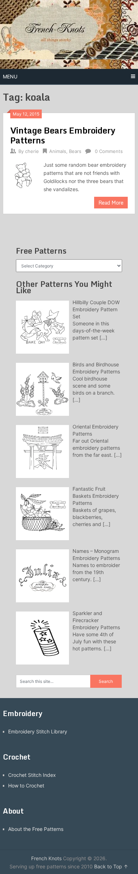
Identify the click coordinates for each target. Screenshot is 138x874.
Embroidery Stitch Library (37, 731)
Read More (110, 203)
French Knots (46, 858)
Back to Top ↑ (111, 866)
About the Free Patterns (35, 829)
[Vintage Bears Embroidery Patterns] (23, 175)
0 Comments (109, 151)
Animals (57, 151)
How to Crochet (26, 786)
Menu (10, 76)
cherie (32, 151)
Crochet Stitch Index (32, 775)
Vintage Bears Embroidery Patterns (62, 135)
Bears (75, 151)
